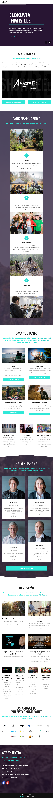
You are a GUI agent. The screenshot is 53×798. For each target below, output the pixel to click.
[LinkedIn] (15, 516)
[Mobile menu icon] (50, 2)
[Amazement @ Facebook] (4, 783)
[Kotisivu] (11, 516)
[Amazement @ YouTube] (8, 783)
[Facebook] (13, 516)
